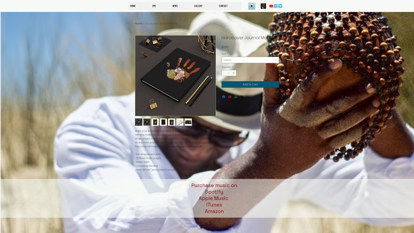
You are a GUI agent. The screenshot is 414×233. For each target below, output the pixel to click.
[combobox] (250, 60)
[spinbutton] (229, 73)
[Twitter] (276, 6)
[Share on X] (242, 97)
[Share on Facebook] (224, 97)
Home (139, 23)
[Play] (252, 6)
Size (225, 53)
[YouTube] (271, 6)
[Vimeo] (280, 6)
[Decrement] (224, 73)
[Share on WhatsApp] (236, 97)
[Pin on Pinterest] (230, 97)
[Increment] (234, 73)
